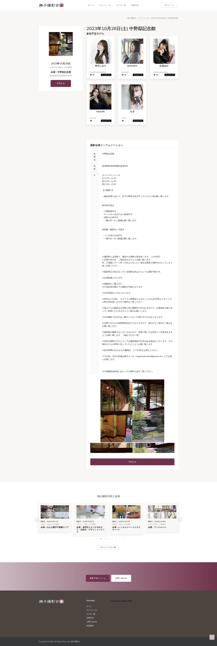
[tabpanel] (132, 410)
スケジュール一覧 (108, 547)
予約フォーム (169, 5)
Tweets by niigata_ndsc (121, 601)
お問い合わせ (121, 578)
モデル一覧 (121, 5)
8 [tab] (120, 538)
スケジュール (105, 5)
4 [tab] (104, 538)
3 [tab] (101, 538)
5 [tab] (108, 538)
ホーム (91, 5)
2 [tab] (97, 538)
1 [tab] (93, 538)
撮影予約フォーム (98, 578)
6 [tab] (112, 538)
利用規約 (90, 625)
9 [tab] (123, 538)
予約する (61, 83)
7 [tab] (116, 538)
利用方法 (135, 5)
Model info (106, 75)
